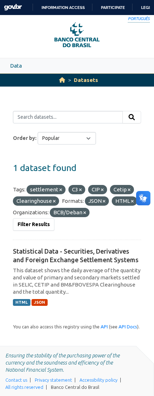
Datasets (86, 80)
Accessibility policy (98, 379)
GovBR (13, 7)
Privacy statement (53, 379)
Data (16, 66)
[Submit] (131, 117)
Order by (24, 138)
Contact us (16, 379)
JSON (39, 302)
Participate (113, 7)
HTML (21, 302)
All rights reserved (24, 387)
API (104, 326)
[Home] (62, 80)
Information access (63, 7)
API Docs (128, 326)
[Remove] (60, 190)
